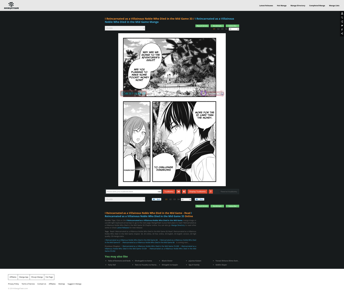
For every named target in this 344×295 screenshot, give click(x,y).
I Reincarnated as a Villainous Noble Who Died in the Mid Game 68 (148, 242)
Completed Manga (317, 5)
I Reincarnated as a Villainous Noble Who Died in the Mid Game (154, 220)
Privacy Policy (13, 284)
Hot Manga (281, 5)
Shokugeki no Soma (143, 260)
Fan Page (49, 277)
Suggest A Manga (74, 284)
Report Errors (202, 26)
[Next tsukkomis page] (184, 192)
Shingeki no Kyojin (170, 265)
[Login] (342, 13)
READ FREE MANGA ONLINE (11, 5)
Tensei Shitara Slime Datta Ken (229, 260)
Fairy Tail (112, 265)
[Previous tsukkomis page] (178, 192)
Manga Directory (298, 5)
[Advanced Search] (342, 21)
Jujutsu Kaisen (195, 260)
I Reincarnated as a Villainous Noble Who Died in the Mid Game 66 (131, 240)
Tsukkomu (168, 191)
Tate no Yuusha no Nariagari (147, 265)
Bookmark (217, 26)
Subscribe (232, 26)
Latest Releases (266, 5)
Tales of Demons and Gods (119, 260)
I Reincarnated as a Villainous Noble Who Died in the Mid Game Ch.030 (150, 246)
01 (214, 29)
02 (218, 29)
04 (226, 29)
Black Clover (167, 260)
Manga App (23, 277)
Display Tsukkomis (197, 191)
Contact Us (41, 284)
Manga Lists (334, 5)
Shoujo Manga (37, 277)
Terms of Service (28, 284)
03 (222, 29)
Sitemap (61, 284)
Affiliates (13, 277)
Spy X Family (194, 265)
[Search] (342, 17)
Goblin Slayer (221, 265)
